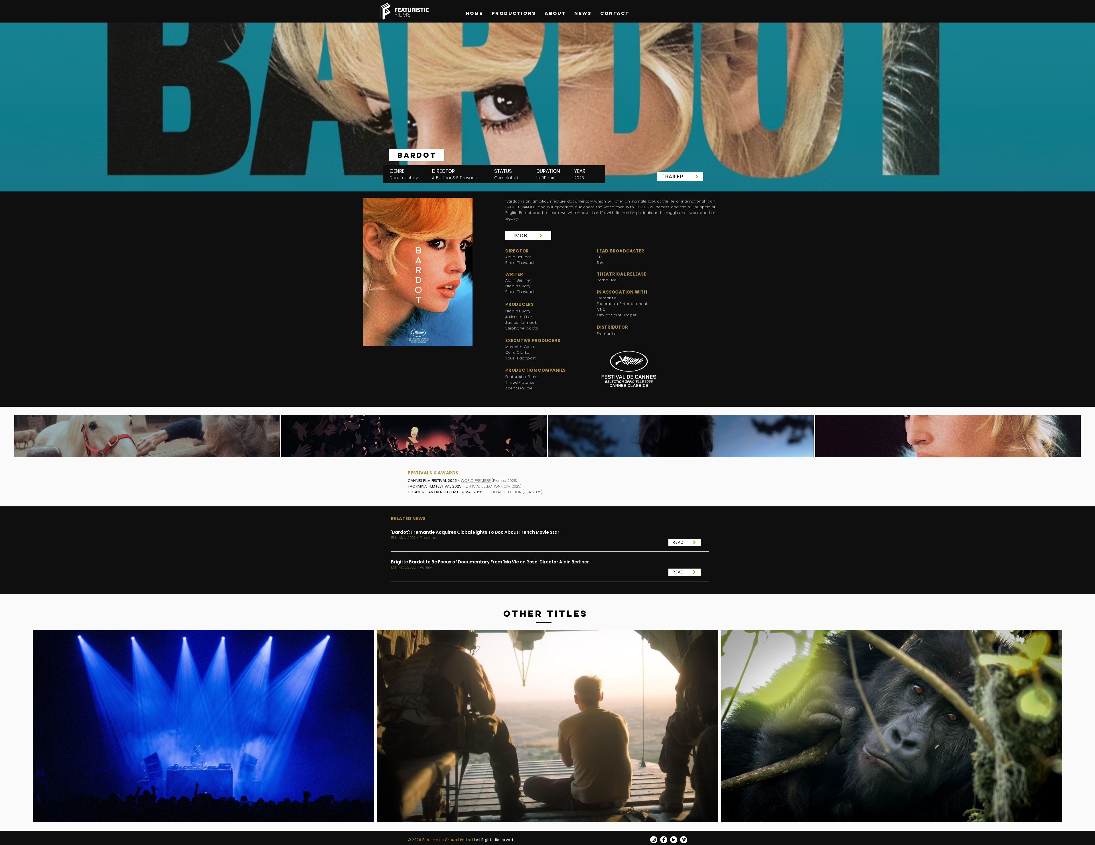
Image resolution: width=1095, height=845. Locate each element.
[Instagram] (653, 839)
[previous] (26, 441)
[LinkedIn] (673, 839)
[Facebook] (663, 839)
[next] (1068, 441)
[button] (416, 155)
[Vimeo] (683, 839)
